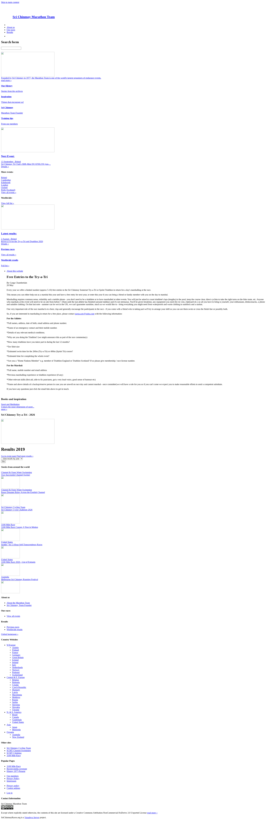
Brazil (14, 715)
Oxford (4, 187)
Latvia (15, 692)
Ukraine (15, 710)
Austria (15, 647)
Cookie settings (13, 788)
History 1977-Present (16, 771)
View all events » (8, 192)
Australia (16, 734)
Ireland (15, 662)
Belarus (15, 680)
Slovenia (16, 705)
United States (18, 722)
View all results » (8, 255)
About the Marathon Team (18, 603)
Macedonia (17, 695)
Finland (15, 650)
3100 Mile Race (14, 755)
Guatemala (17, 720)
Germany (16, 655)
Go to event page (9, 456)
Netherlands (17, 667)
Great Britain (18, 657)
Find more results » (25, 456)
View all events (13, 616)
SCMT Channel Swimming (19, 750)
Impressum (11, 781)
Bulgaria (16, 682)
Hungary (16, 690)
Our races (11, 30)
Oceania (10, 732)
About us (11, 27)
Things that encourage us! (12, 102)
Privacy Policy (13, 778)
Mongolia (16, 729)
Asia (9, 724)
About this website (15, 271)
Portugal (16, 672)
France (15, 652)
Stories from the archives (12, 91)
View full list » (7, 203)
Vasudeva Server (32, 817)
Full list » (5, 265)
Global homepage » (9, 634)
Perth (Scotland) (8, 190)
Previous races (13, 627)
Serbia (15, 702)
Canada (15, 717)
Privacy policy (13, 785)
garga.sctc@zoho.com (84, 314)
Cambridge (6, 180)
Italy (14, 665)
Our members (13, 776)
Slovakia (16, 707)
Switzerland (17, 675)
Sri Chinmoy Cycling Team (19, 748)
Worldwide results (14, 629)
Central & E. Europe (16, 677)
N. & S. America (14, 712)
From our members (9, 124)
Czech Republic (19, 687)
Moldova (16, 697)
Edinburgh (5, 182)
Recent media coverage (17, 769)
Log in (9, 793)
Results (10, 32)
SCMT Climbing (14, 753)
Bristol (4, 177)
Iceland (15, 660)
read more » (152, 813)
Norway (15, 670)
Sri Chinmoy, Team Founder (19, 605)
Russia (15, 700)
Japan (14, 727)
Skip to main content (10, 2)
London (4, 185)
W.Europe (11, 645)
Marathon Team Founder (12, 113)
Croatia (15, 685)
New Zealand (18, 737)
